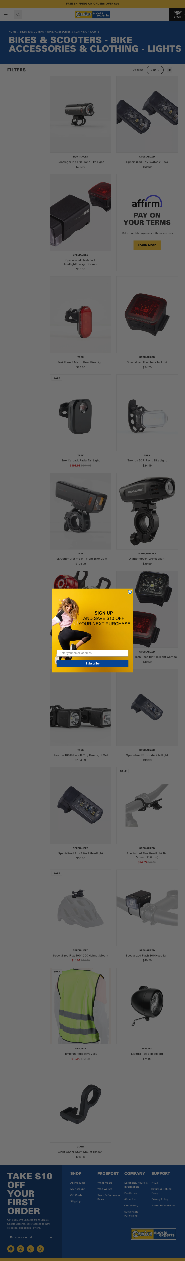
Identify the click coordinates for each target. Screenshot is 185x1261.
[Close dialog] (130, 592)
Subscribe (92, 663)
